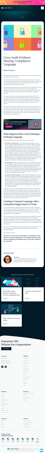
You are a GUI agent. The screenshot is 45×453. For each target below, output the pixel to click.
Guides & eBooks (26, 397)
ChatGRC (25, 372)
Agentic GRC (25, 366)
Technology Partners (27, 422)
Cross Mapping (4, 412)
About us (3, 420)
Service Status (31, 450)
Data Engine (25, 358)
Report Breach (25, 450)
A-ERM (2, 395)
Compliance (25, 383)
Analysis (25, 364)
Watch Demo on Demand (28, 393)
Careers (2, 424)
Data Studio (25, 360)
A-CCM (2, 393)
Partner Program (26, 420)
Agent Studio (26, 368)
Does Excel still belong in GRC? (33, 292)
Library (2, 408)
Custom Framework (5, 410)
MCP (24, 374)
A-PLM (2, 397)
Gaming (2, 406)
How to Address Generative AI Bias (11, 319)
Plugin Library (26, 362)
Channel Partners (26, 424)
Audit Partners (26, 427)
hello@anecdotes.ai (5, 358)
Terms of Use (18, 450)
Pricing (2, 427)
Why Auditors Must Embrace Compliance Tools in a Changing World (11, 293)
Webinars (25, 399)
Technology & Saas (5, 404)
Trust (24, 385)
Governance (25, 379)
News (2, 422)
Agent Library (26, 370)
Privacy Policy (12, 450)
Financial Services (4, 399)
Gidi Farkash (16, 257)
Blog (24, 395)
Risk (24, 381)
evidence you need (27, 145)
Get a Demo (6, 348)
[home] (6, 8)
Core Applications (26, 377)
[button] (42, 7)
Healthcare (3, 402)
